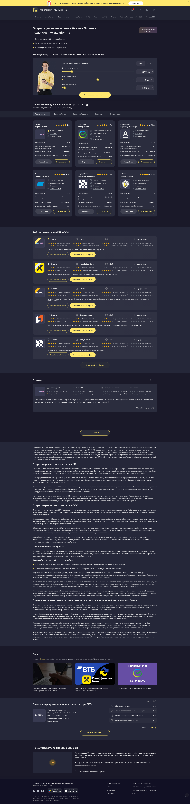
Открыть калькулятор (95, 733)
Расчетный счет (41, 114)
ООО (149, 63)
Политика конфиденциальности (144, 787)
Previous (151, 380)
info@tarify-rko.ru (113, 783)
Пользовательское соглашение (144, 790)
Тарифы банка (141, 239)
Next (154, 380)
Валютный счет (60, 114)
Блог (108, 787)
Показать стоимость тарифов (95, 95)
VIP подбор (111, 790)
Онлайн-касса (115, 114)
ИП (140, 63)
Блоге (42, 659)
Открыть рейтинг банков (95, 365)
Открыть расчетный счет (44, 17)
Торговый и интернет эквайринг (70, 17)
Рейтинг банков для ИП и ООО (131, 17)
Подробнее (136, 3)
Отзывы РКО (150, 17)
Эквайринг (99, 114)
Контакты (110, 793)
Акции (113, 17)
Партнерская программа (141, 783)
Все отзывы (95, 433)
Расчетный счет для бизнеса (53, 9)
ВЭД (88, 17)
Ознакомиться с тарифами (83, 254)
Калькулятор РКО (100, 17)
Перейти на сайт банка (58, 254)
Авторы (135, 793)
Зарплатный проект (80, 114)
